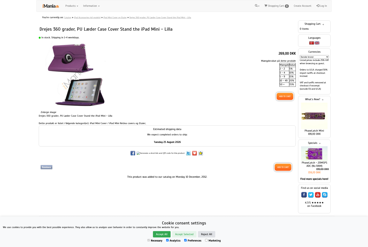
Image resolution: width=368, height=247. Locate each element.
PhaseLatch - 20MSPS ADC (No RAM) (314, 164)
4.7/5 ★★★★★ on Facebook (314, 204)
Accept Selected (184, 234)
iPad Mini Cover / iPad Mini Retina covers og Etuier (117, 123)
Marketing (215, 240)
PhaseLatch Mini (314, 130)
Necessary (156, 240)
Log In (323, 5)
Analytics (175, 240)
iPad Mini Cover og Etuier (115, 17)
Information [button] (90, 5)
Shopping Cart (277, 5)
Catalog (67, 17)
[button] (257, 5)
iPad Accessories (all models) (87, 17)
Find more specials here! (314, 179)
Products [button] (70, 5)
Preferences (194, 240)
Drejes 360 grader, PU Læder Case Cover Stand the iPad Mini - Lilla (160, 17)
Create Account (302, 5)
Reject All (206, 234)
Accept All (162, 234)
